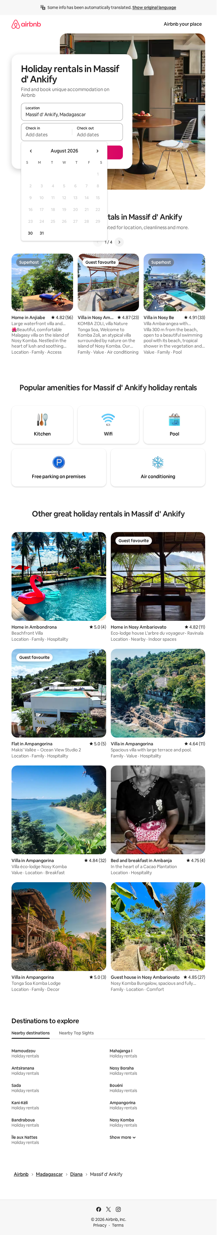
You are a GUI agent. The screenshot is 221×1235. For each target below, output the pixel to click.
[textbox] (46, 134)
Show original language (154, 7)
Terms (118, 1225)
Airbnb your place (183, 24)
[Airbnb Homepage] (26, 24)
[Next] (119, 242)
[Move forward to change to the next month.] (97, 151)
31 (42, 233)
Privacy (99, 1225)
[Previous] (97, 242)
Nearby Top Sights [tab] (76, 1033)
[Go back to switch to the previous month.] (31, 151)
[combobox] (72, 114)
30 (30, 233)
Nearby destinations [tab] (31, 1033)
